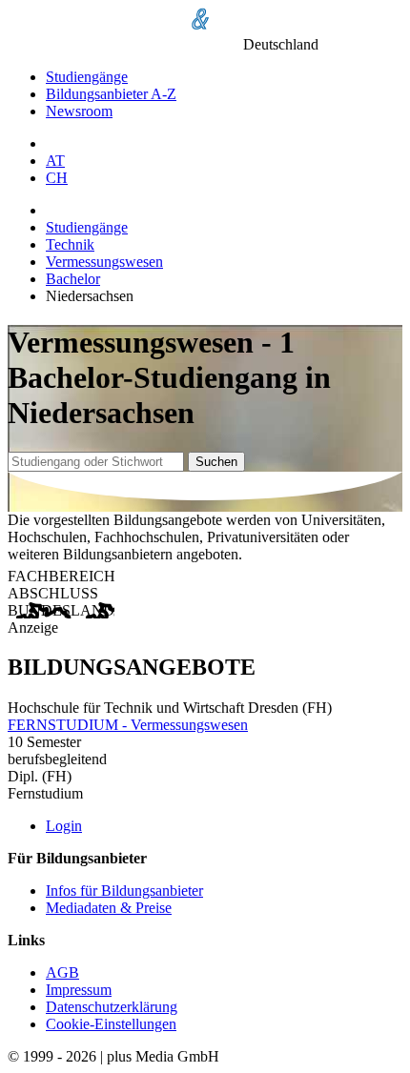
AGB (62, 972)
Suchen (216, 462)
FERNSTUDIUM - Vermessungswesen (128, 725)
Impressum (79, 990)
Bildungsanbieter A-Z (111, 94)
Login (64, 826)
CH (57, 178)
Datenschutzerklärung (111, 1007)
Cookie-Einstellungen (111, 1024)
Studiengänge (87, 77)
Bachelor (73, 279)
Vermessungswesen (104, 261)
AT (55, 160)
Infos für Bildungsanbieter (124, 890)
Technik (70, 244)
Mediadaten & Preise (109, 908)
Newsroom (79, 111)
